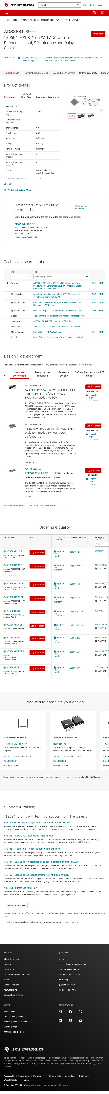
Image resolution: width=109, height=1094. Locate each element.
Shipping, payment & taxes (15, 1022)
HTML (73, 60)
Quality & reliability (66, 985)
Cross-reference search (68, 969)
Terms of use (69, 1076)
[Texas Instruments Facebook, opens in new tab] (70, 1013)
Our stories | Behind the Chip (16, 974)
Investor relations (11, 985)
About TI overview (12, 959)
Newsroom (9, 969)
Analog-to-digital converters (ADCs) (45, 20)
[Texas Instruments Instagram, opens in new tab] (60, 1013)
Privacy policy (39, 1076)
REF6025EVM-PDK (36, 473)
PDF (66, 60)
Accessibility (9, 1076)
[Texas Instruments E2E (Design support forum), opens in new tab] (70, 1022)
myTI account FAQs (67, 990)
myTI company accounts (15, 1016)
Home (6, 20)
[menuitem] (94, 13)
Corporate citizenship (13, 995)
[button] (7, 13)
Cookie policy (24, 1076)
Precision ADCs (71, 20)
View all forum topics (15, 905)
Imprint (26, 1080)
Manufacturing (10, 990)
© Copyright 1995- (14, 1085)
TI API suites (9, 1011)
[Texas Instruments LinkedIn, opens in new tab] (60, 1022)
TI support (74, 922)
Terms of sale (55, 1076)
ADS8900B (20, 223)
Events (7, 980)
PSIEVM (30, 428)
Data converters (20, 20)
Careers (7, 964)
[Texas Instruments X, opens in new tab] (80, 1013)
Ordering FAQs (10, 1027)
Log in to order (93, 387)
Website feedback (11, 1080)
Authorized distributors (14, 1032)
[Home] (19, 5)
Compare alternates (81, 207)
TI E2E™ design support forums (72, 964)
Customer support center (69, 974)
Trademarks (84, 1076)
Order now (98, 34)
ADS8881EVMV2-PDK (38, 389)
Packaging (63, 980)
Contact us (63, 959)
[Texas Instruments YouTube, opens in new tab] (80, 1022)
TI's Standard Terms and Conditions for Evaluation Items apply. (31, 505)
